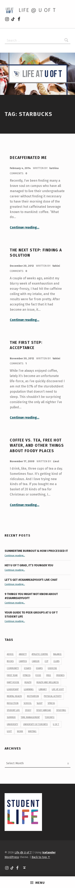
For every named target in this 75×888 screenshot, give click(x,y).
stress (51, 703)
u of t (56, 724)
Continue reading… (24, 227)
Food (38, 675)
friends (60, 675)
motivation (33, 696)
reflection (12, 703)
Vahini (56, 265)
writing (32, 731)
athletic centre (40, 654)
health (27, 682)
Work (20, 731)
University (12, 724)
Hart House (13, 682)
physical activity (52, 696)
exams (39, 668)
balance (57, 654)
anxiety (23, 654)
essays (27, 668)
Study (28, 710)
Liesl (56, 461)
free (48, 675)
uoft (9, 731)
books (10, 661)
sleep (39, 703)
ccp (46, 661)
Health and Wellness (47, 682)
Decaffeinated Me (28, 157)
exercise (52, 668)
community (13, 668)
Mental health (14, 696)
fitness (26, 675)
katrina (54, 168)
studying (61, 710)
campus (23, 661)
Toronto (49, 717)
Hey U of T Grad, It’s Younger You (29, 565)
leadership (13, 689)
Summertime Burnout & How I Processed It (36, 551)
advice (10, 654)
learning (29, 689)
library (43, 689)
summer (11, 717)
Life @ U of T (37, 10)
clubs (56, 661)
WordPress (12, 857)
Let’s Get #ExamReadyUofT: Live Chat (31, 580)
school (28, 703)
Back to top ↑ (41, 857)
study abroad (43, 710)
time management (30, 717)
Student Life (13, 710)
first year (12, 675)
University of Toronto (35, 724)
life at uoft (58, 689)
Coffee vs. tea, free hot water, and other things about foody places (37, 445)
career (35, 661)
